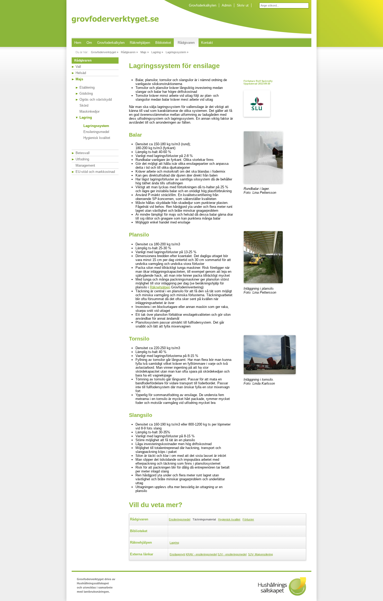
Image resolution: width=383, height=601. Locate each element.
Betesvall (83, 153)
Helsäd (81, 73)
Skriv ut (243, 5)
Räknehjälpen (140, 43)
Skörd (83, 105)
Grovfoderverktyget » (104, 52)
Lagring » (157, 52)
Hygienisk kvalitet (96, 138)
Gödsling (86, 93)
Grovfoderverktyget (115, 19)
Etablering (87, 87)
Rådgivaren (186, 43)
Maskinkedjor (89, 111)
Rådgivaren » (129, 52)
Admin (226, 5)
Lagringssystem (96, 126)
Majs (79, 79)
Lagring (85, 117)
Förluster (248, 519)
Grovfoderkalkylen (202, 5)
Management (85, 165)
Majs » (144, 52)
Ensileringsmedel (96, 132)
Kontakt (207, 43)
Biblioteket (163, 43)
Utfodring (82, 159)
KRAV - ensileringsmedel (201, 554)
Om (89, 43)
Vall (78, 67)
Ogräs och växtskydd (95, 99)
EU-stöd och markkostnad (95, 172)
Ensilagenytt (177, 554)
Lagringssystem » (177, 52)
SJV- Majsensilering (260, 554)
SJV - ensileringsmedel (232, 554)
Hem (77, 43)
